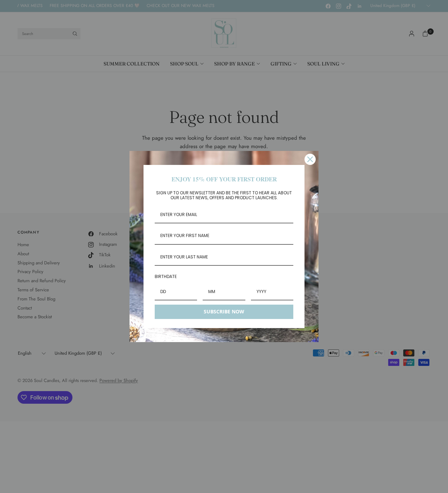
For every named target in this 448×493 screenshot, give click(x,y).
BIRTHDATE (166, 276)
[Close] (310, 159)
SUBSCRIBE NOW (224, 311)
